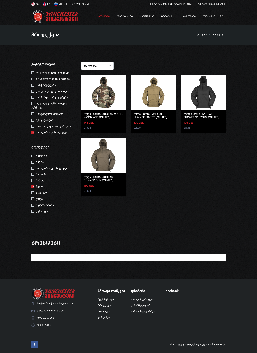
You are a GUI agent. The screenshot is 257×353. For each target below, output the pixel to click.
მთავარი (104, 16)
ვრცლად (103, 94)
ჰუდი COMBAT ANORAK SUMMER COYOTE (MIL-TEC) (150, 115)
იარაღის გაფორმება (143, 311)
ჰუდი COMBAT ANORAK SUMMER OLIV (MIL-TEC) (98, 178)
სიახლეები (189, 16)
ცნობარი (166, 16)
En (48, 4)
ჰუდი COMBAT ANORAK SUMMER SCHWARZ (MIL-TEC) (201, 115)
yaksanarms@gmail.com (212, 3)
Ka (37, 4)
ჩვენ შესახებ (125, 16)
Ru (60, 4)
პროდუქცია (147, 16)
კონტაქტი (209, 16)
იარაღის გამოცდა (142, 299)
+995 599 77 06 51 (79, 4)
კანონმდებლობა (141, 305)
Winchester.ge (218, 344)
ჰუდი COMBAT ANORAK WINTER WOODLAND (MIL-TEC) (103, 115)
